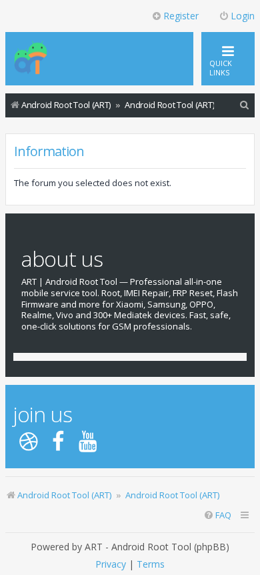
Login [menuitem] (243, 15)
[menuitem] (245, 105)
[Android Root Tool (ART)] (30, 58)
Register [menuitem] (181, 15)
